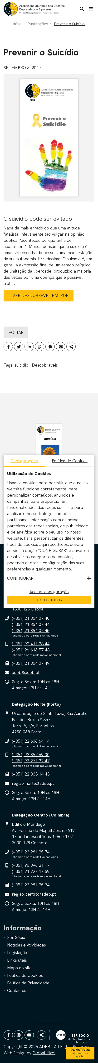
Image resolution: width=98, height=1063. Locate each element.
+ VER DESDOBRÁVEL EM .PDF (39, 295)
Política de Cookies (25, 975)
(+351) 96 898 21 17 (30, 865)
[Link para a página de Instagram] (18, 1035)
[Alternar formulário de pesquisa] (82, 9)
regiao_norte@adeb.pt (33, 783)
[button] (49, 578)
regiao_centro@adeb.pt (34, 894)
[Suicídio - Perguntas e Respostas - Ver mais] (49, 451)
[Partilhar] (71, 346)
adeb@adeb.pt (25, 672)
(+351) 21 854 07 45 (30, 630)
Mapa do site (19, 967)
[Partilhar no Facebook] (8, 346)
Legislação (17, 952)
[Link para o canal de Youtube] (29, 1035)
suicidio (21, 365)
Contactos (16, 990)
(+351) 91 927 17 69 (30, 871)
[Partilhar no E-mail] (60, 346)
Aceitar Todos (49, 600)
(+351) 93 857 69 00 (30, 754)
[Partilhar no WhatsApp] (39, 346)
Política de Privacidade (28, 983)
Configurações (24, 460)
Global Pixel (44, 1052)
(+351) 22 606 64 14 (30, 741)
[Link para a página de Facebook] (8, 1035)
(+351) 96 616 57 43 (30, 650)
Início (17, 23)
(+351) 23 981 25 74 (30, 852)
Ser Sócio (16, 937)
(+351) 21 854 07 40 (30, 618)
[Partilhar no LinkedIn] (29, 346)
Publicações (38, 23)
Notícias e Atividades (26, 945)
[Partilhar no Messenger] (50, 346)
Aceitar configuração (49, 591)
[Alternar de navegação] (90, 9)
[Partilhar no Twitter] (18, 346)
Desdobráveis (45, 365)
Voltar (16, 332)
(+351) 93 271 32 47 (30, 760)
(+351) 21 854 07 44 (30, 624)
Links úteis (17, 960)
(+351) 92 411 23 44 (30, 643)
